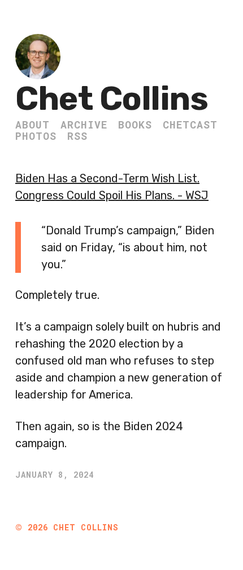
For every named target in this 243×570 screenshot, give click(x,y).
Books (135, 124)
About (32, 124)
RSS (77, 136)
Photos (36, 136)
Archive (83, 124)
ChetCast (190, 124)
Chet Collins (111, 98)
